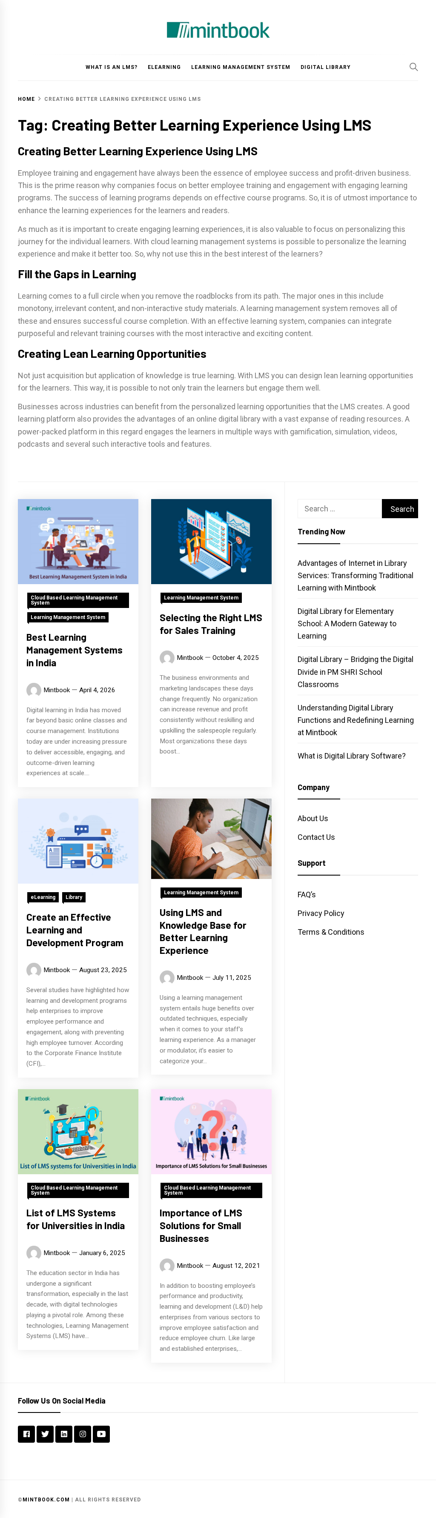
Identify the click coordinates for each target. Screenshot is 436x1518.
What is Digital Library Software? (352, 755)
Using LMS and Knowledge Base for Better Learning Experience (203, 931)
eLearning (164, 67)
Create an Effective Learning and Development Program (74, 929)
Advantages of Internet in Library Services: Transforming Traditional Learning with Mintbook (355, 575)
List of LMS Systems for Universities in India (75, 1219)
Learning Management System (240, 67)
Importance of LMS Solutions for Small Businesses (201, 1225)
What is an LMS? (112, 67)
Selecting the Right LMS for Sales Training (211, 623)
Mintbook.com (46, 1500)
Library (74, 897)
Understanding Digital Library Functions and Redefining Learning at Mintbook (356, 720)
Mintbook (56, 690)
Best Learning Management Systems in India (74, 649)
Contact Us (316, 837)
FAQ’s (307, 894)
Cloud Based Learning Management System (74, 600)
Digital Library (326, 67)
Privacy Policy (321, 913)
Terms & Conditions (331, 931)
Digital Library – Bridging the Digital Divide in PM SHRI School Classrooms (355, 671)
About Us (313, 818)
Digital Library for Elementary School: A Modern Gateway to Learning (347, 623)
